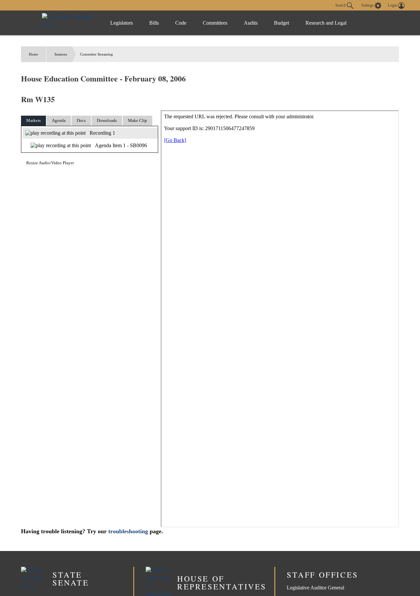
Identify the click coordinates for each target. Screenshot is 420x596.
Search (341, 5)
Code (180, 23)
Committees (215, 23)
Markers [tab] (33, 120)
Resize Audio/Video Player (50, 162)
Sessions (60, 54)
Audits (251, 23)
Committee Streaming (96, 54)
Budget (281, 23)
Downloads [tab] (107, 120)
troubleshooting (128, 531)
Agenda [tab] (59, 120)
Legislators (121, 23)
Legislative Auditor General (315, 587)
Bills (154, 23)
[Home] (69, 23)
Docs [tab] (81, 120)
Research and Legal (325, 23)
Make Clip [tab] (137, 120)
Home (33, 54)
